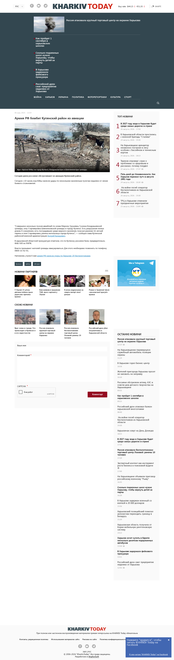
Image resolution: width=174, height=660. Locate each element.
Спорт (127, 97)
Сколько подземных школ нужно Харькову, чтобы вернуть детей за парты (47, 57)
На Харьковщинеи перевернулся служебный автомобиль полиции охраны (134, 352)
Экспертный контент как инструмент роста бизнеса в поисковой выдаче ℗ (135, 465)
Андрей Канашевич (56, 235)
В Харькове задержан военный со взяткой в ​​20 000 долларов (134, 501)
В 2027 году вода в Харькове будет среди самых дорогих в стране (138, 124)
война (28, 264)
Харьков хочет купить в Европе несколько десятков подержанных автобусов (135, 540)
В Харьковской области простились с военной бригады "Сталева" (138, 135)
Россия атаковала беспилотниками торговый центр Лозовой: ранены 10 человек (136, 452)
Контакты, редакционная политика (33, 639)
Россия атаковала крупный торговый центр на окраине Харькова (103, 20)
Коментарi (97, 394)
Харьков (50, 97)
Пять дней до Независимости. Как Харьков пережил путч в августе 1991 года (138, 176)
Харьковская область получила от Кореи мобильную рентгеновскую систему (134, 527)
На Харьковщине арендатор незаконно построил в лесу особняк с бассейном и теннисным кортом (138, 149)
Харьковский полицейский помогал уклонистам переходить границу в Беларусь (135, 514)
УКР (84, 651)
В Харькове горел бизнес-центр (133, 363)
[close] (168, 639)
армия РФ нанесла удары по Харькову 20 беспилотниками (63, 255)
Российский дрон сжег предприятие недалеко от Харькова (46, 87)
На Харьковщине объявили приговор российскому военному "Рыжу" (136, 477)
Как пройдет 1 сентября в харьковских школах (44, 42)
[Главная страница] (87, 629)
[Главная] (83, 6)
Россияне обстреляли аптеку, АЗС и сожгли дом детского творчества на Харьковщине (135, 384)
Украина (63, 97)
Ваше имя (21, 345)
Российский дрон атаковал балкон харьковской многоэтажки (134, 407)
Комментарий (23, 355)
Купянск (19, 264)
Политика (78, 97)
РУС (89, 651)
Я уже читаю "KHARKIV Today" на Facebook (148, 654)
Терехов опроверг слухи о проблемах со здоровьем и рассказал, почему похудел (134, 163)
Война (37, 97)
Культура (115, 97)
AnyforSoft (94, 656)
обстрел (37, 264)
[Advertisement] (62, 205)
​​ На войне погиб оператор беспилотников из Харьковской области (136, 190)
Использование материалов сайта (65, 639)
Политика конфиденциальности (113, 639)
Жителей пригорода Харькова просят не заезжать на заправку (136, 372)
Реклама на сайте (89, 639)
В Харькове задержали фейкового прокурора (42, 73)
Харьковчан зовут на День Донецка (135, 430)
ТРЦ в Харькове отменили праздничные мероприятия (134, 201)
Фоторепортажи (97, 97)
